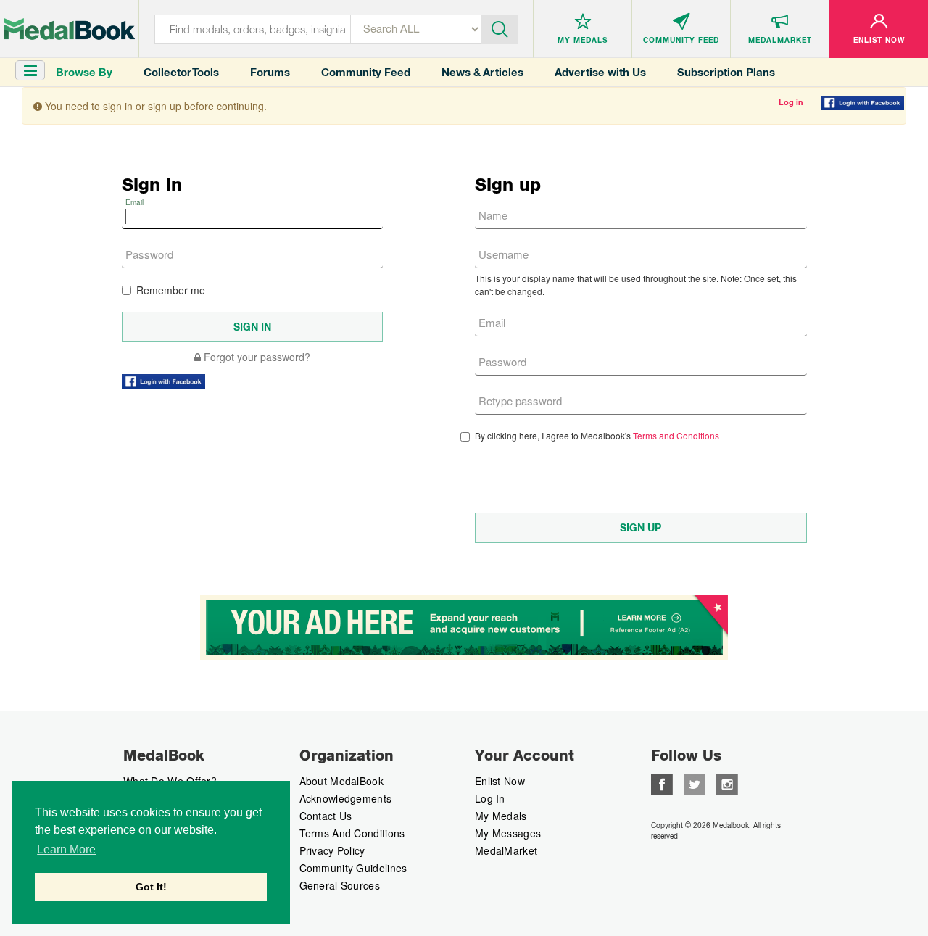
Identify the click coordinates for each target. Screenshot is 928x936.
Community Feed (365, 72)
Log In (490, 798)
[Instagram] (727, 783)
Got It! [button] (151, 886)
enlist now (500, 781)
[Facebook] (662, 783)
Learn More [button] (66, 849)
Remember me (170, 290)
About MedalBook (341, 781)
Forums (270, 72)
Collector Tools (181, 72)
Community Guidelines (353, 868)
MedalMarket (506, 850)
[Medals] (69, 29)
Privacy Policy (332, 850)
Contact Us (325, 815)
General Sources (340, 885)
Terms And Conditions (352, 833)
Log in (791, 102)
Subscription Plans (726, 72)
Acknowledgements (345, 798)
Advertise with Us (600, 72)
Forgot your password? (255, 356)
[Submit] (499, 28)
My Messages (508, 833)
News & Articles (482, 72)
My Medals (501, 815)
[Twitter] (694, 783)
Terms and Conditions (676, 435)
